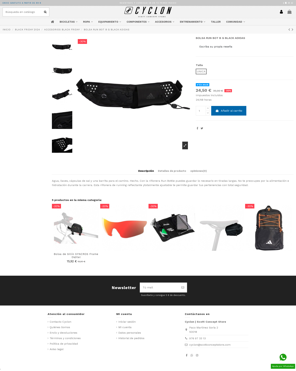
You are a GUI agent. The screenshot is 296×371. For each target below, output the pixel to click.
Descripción (146, 170)
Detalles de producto (172, 170)
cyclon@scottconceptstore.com (210, 344)
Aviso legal (57, 349)
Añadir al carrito (231, 110)
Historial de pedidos (131, 338)
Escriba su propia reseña (215, 46)
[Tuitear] (202, 128)
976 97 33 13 (197, 338)
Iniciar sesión (127, 321)
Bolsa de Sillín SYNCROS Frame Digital (76, 256)
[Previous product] (290, 29)
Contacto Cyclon (60, 321)
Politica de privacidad (64, 343)
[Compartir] (197, 128)
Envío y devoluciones (63, 332)
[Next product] (292, 29)
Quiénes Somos (60, 327)
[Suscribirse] (183, 287)
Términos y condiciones (65, 338)
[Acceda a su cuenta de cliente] (281, 12)
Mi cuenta (125, 327)
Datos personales (129, 332)
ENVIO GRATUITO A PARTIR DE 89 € (22, 3)
